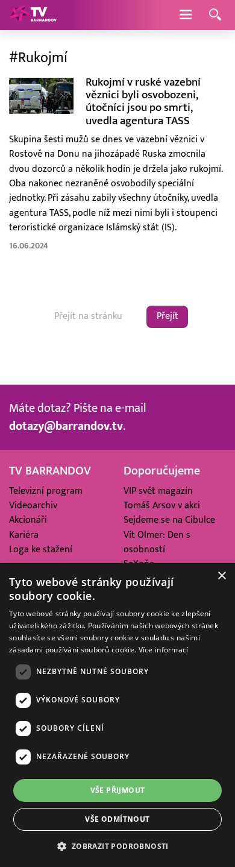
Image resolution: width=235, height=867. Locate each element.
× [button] (221, 576)
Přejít (167, 316)
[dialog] (117, 715)
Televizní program (46, 491)
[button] (117, 846)
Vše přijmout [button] (117, 790)
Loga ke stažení (40, 549)
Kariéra (24, 535)
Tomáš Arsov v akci (162, 505)
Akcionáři (28, 520)
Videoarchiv (33, 505)
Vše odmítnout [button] (117, 819)
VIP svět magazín (158, 491)
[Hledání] (215, 15)
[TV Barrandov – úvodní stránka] (33, 15)
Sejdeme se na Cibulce (169, 520)
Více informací (164, 650)
